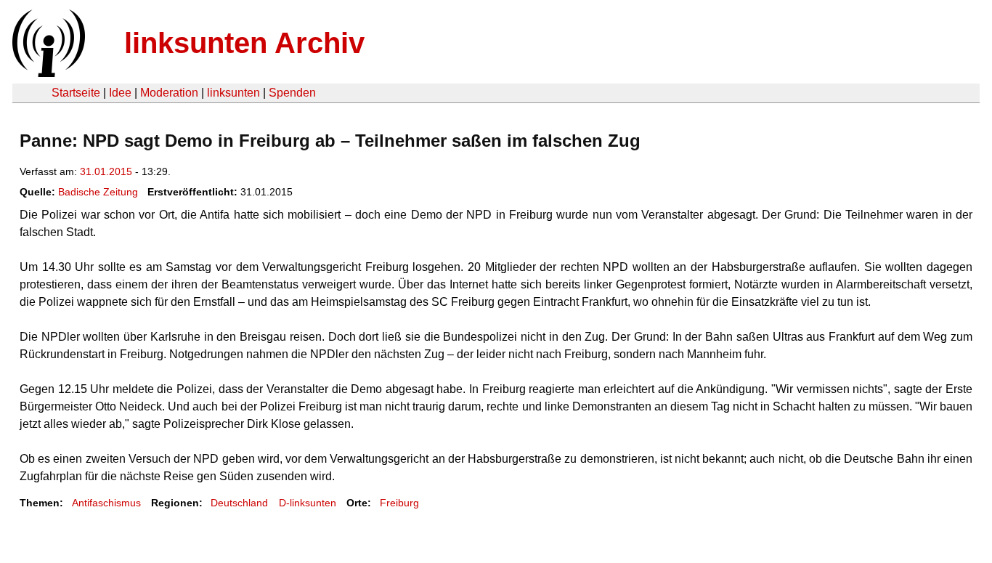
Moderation (169, 92)
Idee (120, 92)
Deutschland (239, 503)
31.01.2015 (106, 171)
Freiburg (399, 503)
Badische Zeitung (98, 192)
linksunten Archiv (244, 43)
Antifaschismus (106, 503)
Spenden (292, 92)
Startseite (76, 92)
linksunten (233, 92)
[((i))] (47, 73)
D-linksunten (307, 503)
